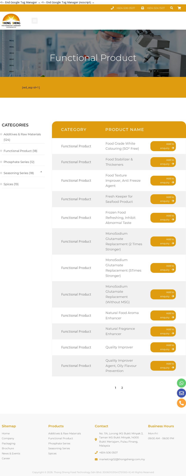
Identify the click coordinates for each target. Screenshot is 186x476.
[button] (172, 8)
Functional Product (93, 57)
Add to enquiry (167, 146)
